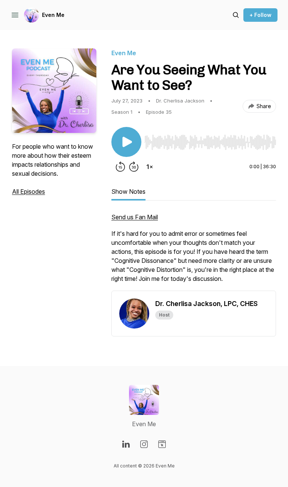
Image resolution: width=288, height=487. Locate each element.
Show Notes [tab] (128, 191)
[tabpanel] (193, 252)
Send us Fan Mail (134, 217)
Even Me (53, 15)
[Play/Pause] (126, 142)
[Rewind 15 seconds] (120, 166)
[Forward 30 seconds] (134, 166)
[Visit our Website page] (162, 444)
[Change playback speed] (149, 166)
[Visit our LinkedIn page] (126, 444)
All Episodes (28, 191)
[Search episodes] (236, 15)
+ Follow (260, 15)
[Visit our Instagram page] (144, 444)
